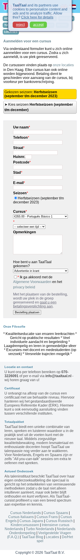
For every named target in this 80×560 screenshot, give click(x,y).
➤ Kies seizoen (38, 107)
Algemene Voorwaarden (32, 282)
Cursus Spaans (56, 513)
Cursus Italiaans (21, 517)
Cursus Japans (31, 521)
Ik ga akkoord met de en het (37, 282)
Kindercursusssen (25, 525)
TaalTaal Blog (32, 537)
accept (38, 25)
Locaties (52, 537)
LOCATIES (10, 31)
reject (20, 25)
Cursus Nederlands (25, 513)
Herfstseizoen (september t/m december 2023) (38, 200)
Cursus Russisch (59, 521)
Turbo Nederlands (40, 529)
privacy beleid (24, 287)
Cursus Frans (47, 517)
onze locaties (63, 65)
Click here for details (37, 17)
